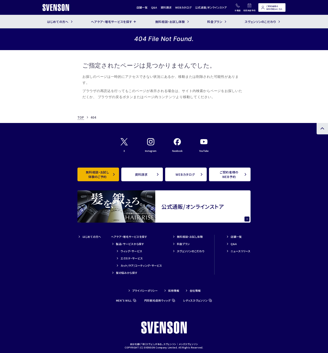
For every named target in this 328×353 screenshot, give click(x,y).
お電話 (238, 10)
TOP (80, 117)
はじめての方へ (91, 237)
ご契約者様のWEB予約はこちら (274, 7)
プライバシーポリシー (145, 290)
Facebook (177, 150)
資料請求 (166, 7)
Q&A (154, 7)
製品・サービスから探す (130, 244)
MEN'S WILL (124, 300)
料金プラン (183, 244)
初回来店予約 (249, 10)
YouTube (204, 150)
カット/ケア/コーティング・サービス (141, 265)
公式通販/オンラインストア (211, 7)
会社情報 (195, 290)
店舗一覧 (142, 7)
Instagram (150, 150)
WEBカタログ (183, 7)
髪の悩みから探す (127, 273)
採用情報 (173, 290)
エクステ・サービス (132, 258)
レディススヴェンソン (195, 300)
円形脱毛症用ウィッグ (157, 300)
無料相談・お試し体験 (190, 237)
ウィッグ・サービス (131, 251)
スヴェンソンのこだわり (191, 251)
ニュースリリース (241, 251)
